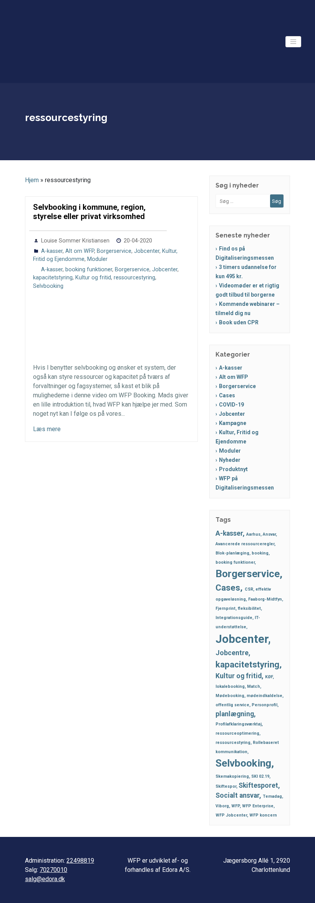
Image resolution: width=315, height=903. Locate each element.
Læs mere (47, 429)
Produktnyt (233, 469)
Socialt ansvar (237, 795)
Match (253, 686)
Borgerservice (114, 251)
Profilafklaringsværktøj (239, 724)
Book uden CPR (239, 322)
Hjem (32, 180)
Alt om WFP (79, 251)
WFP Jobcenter (231, 815)
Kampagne (232, 423)
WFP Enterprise (258, 805)
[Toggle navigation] (293, 41)
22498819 (80, 860)
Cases (227, 395)
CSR (249, 589)
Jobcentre (232, 653)
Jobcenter (146, 251)
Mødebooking (230, 695)
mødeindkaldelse (264, 695)
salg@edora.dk (45, 879)
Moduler (97, 259)
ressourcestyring (134, 277)
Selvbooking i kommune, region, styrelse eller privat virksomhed (89, 212)
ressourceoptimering (237, 733)
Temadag (272, 796)
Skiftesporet (258, 785)
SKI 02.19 (260, 776)
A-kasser (52, 251)
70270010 (53, 869)
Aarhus (253, 534)
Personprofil (264, 704)
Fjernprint (225, 608)
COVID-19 (231, 405)
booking (260, 553)
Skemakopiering (232, 776)
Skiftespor (226, 786)
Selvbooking (48, 286)
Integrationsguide (234, 617)
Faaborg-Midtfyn (265, 599)
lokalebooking (230, 686)
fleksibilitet (249, 608)
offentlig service (232, 704)
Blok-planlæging (232, 553)
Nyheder (229, 460)
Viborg (222, 805)
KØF (269, 676)
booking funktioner (88, 269)
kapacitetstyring (53, 277)
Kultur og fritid (93, 277)
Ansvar (269, 534)
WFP (235, 805)
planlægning (235, 714)
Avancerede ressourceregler (245, 543)
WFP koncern (263, 815)
